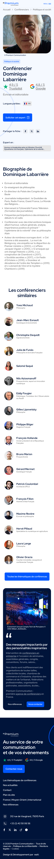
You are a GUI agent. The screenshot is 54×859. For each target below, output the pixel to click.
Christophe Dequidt (28, 335)
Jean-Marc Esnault (27, 320)
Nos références (15, 704)
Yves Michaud (24, 305)
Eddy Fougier (24, 393)
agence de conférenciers (28, 693)
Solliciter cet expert (15, 117)
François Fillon (25, 498)
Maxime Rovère (25, 513)
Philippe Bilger (24, 424)
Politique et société (42, 9)
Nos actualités (10, 785)
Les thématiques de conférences (19, 780)
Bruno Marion (24, 454)
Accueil (6, 9)
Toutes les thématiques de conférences (27, 576)
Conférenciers (21, 9)
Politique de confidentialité (25, 846)
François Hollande (27, 438)
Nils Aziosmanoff (26, 378)
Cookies (15, 849)
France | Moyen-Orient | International (22, 799)
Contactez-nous (14, 768)
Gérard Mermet (25, 469)
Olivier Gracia (24, 557)
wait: (36, 854)
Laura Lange (23, 543)
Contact (7, 790)
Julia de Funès (24, 350)
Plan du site (9, 794)
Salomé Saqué (24, 366)
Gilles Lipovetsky (26, 409)
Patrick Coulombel (27, 484)
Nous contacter (35, 704)
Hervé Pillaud (24, 528)
